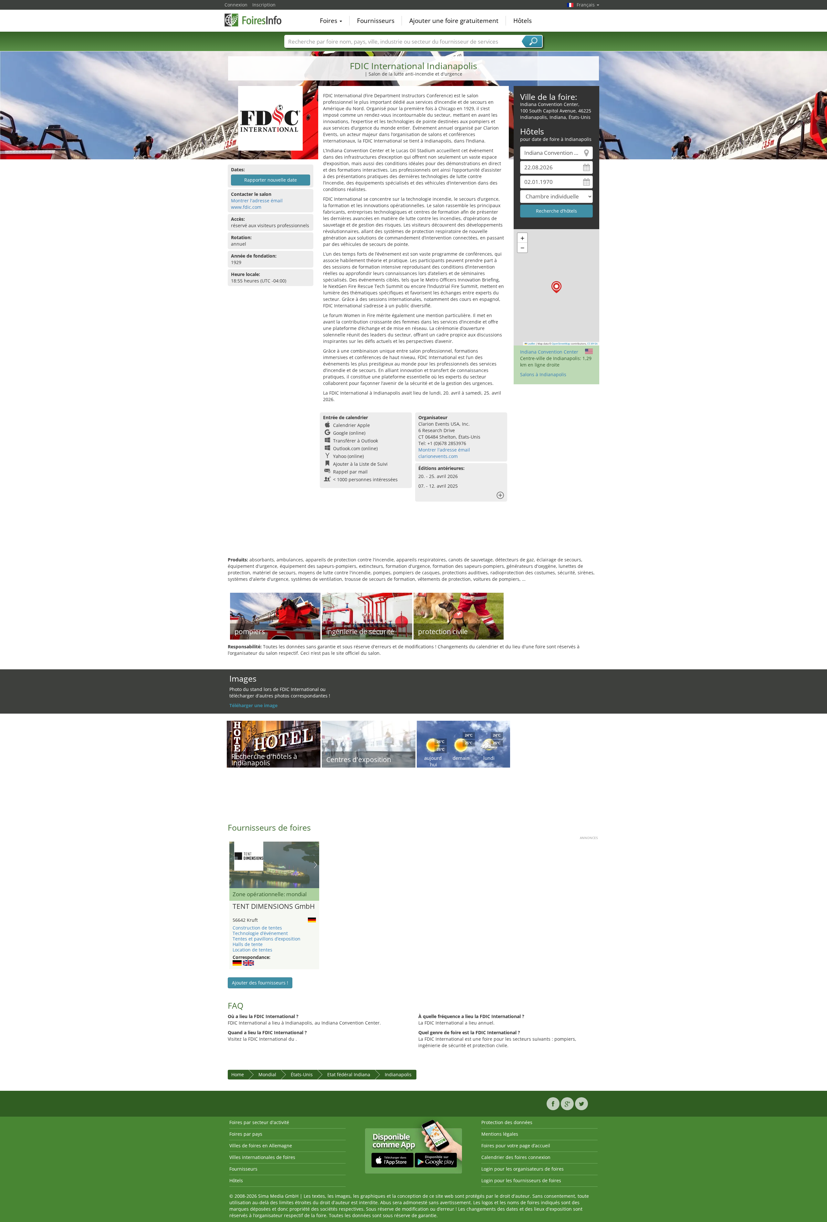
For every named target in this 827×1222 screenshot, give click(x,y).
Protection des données (506, 1122)
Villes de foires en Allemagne (260, 1145)
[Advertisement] (413, 535)
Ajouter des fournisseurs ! (260, 983)
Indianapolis (398, 1074)
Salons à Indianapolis (543, 374)
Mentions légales (499, 1134)
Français (586, 5)
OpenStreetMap (561, 343)
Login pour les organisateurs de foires (522, 1169)
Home (237, 1074)
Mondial (267, 1074)
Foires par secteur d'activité (259, 1122)
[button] (556, 287)
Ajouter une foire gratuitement (453, 20)
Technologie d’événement (260, 933)
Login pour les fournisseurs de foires (521, 1180)
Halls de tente (248, 944)
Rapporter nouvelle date (270, 180)
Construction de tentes (257, 928)
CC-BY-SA (592, 343)
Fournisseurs (375, 20)
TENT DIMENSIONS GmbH (274, 906)
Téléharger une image (253, 705)
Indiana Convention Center (549, 352)
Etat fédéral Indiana (348, 1074)
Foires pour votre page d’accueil (515, 1145)
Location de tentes (252, 950)
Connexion (236, 5)
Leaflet (531, 343)
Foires (329, 20)
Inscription (264, 5)
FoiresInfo (257, 20)
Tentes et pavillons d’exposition (266, 939)
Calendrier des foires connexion (515, 1157)
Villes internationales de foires (262, 1157)
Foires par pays (245, 1134)
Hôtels (522, 20)
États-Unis (302, 1074)
